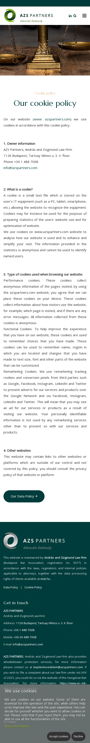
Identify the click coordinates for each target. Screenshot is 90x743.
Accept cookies (58, 736)
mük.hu (45, 579)
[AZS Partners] (28, 15)
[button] (84, 15)
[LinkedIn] (71, 15)
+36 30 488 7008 (25, 637)
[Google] (75, 15)
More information (17, 726)
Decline (78, 736)
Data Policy (10, 587)
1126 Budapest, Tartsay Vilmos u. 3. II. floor (44, 623)
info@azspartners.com (20, 168)
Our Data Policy (22, 496)
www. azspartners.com (52, 119)
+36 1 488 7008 (24, 630)
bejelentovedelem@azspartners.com (58, 667)
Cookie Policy (33, 587)
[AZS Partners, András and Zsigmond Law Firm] (34, 541)
